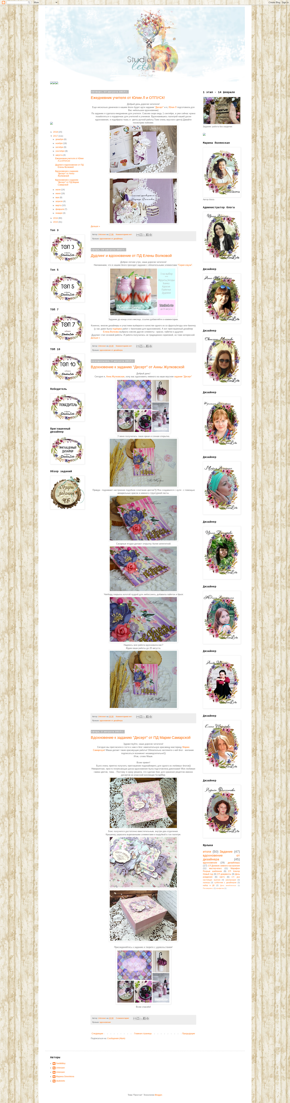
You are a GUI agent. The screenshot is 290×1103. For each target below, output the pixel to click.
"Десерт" (159, 107)
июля (58, 189)
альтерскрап (231, 880)
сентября (60, 151)
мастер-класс (215, 868)
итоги (207, 851)
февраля (60, 209)
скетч (222, 877)
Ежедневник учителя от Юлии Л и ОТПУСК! (128, 98)
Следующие (97, 1033)
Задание (226, 851)
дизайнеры (234, 862)
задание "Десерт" (183, 376)
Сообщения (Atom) (116, 1038)
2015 (55, 222)
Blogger (158, 1095)
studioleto (60, 1081)
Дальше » (95, 226)
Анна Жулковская (115, 376)
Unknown (60, 1068)
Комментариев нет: (124, 234)
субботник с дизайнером (225, 882)
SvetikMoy (60, 1063)
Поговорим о (208, 888)
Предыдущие (188, 1033)
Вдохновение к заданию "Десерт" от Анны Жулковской (137, 367)
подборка (117, 328)
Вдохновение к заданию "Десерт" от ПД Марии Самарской (140, 737)
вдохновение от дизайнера (111, 239)
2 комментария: (123, 1018)
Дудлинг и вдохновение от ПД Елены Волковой (131, 256)
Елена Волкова (111, 331)
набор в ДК (208, 885)
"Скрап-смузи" (185, 265)
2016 (55, 218)
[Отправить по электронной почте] (137, 234)
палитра (206, 882)
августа (59, 155)
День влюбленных (228, 885)
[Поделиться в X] (144, 234)
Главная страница (143, 1033)
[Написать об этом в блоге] (141, 234)
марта (59, 205)
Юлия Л (173, 107)
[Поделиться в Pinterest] (150, 234)
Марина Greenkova (65, 1076)
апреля (59, 201)
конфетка (220, 888)
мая (58, 197)
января (59, 213)
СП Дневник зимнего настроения (224, 866)
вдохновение (105, 1022)
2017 (55, 136)
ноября (59, 143)
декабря (60, 139)
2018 (55, 132)
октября (60, 147)
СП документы (224, 874)
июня (58, 193)
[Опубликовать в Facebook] (147, 234)
